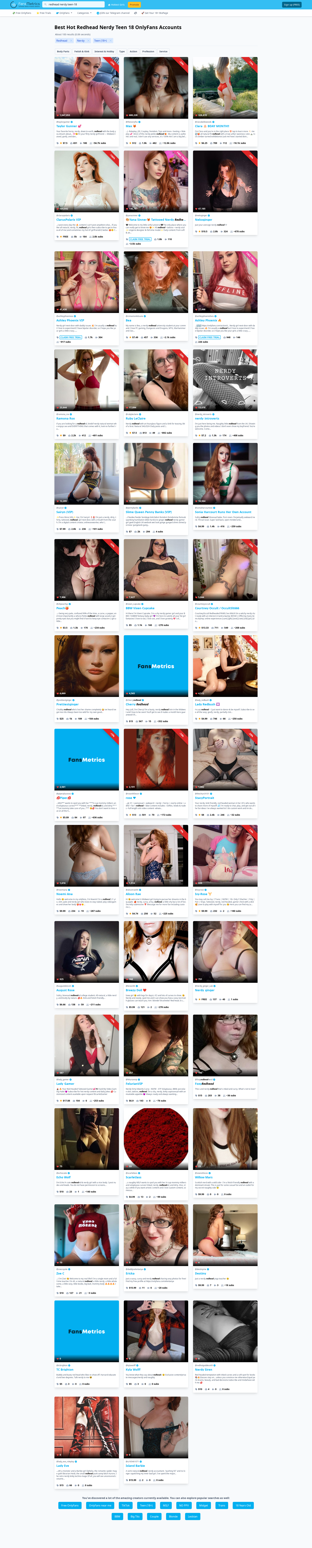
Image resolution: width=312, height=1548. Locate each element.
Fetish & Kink (81, 51)
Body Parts (63, 51)
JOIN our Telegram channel (114, 12)
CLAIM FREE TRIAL (140, 239)
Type (122, 51)
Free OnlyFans (70, 1505)
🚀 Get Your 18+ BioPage (154, 12)
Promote (134, 4)
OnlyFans (64, 12)
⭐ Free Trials (43, 12)
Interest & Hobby (104, 51)
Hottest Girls (117, 4)
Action (133, 51)
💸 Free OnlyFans (21, 12)
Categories (83, 12)
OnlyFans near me (100, 1505)
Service (163, 51)
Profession (148, 51)
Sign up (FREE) (292, 4)
